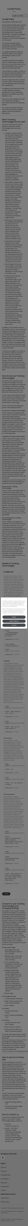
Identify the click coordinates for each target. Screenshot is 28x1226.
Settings (14, 617)
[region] (14, 613)
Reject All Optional (14, 621)
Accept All (14, 625)
